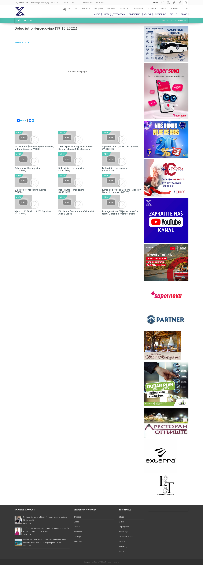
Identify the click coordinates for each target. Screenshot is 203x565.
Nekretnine (160, 14)
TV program (119, 14)
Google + (162, 2)
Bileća (76, 522)
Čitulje (173, 14)
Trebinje (77, 517)
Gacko (77, 527)
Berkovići (78, 541)
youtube (168, 2)
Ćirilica (155, 2)
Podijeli (23, 120)
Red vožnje (123, 531)
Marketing (123, 546)
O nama (122, 541)
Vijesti (97, 14)
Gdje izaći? (134, 14)
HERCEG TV (167, 20)
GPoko (184, 14)
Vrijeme (147, 14)
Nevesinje (78, 531)
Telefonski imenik (126, 536)
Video (107, 14)
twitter (174, 2)
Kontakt (122, 551)
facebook (180, 2)
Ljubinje (77, 536)
